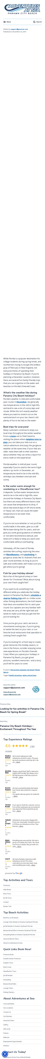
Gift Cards (6, 1029)
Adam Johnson (7, 842)
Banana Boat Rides (9, 984)
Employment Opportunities (12, 1041)
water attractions (29, 675)
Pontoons (6, 885)
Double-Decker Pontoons (12, 959)
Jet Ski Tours (7, 898)
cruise (13, 436)
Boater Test (7, 906)
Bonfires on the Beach (10, 918)
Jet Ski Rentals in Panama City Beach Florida (18, 926)
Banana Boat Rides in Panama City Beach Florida (19, 930)
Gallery (5, 1025)
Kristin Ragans (8, 789)
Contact (6, 902)
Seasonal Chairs (8, 1020)
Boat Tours (7, 894)
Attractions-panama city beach (23, 670)
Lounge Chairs (8, 988)
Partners (6, 1046)
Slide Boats (7, 890)
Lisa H (7, 859)
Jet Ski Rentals (7, 975)
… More (17, 762)
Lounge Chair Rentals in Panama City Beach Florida (20, 922)
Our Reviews (7, 1016)
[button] (4, 1054)
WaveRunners (12, 554)
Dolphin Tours (8, 963)
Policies (6, 1033)
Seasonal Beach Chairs (11, 939)
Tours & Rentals (8, 1004)
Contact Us (7, 1012)
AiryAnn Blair (8, 772)
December (22, 402)
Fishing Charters (8, 992)
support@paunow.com (19, 29)
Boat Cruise (7, 967)
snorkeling (29, 554)
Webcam (6, 1037)
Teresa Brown (8, 805)
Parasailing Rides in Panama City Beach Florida (19, 935)
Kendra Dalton (8, 756)
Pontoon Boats (8, 954)
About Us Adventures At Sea (12, 943)
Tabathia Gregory (8, 822)
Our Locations (8, 1008)
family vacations (15, 675)
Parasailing (7, 980)
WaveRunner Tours (9, 971)
